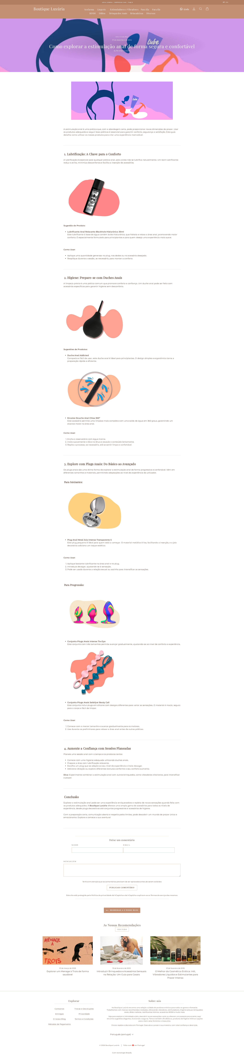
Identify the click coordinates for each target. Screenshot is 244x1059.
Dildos (102, 13)
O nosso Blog (124, 36)
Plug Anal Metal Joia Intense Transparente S (89, 540)
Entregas (59, 1014)
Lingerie (101, 9)
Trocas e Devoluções (84, 1009)
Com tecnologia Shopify (122, 1053)
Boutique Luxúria (49, 8)
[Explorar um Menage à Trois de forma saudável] (68, 950)
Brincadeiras (136, 13)
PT (224, 2)
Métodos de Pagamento (59, 1024)
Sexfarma (89, 9)
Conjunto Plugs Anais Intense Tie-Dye (86, 641)
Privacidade (84, 1014)
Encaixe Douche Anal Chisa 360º (83, 418)
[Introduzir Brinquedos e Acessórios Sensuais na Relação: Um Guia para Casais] (121, 950)
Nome (75, 845)
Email (126, 845)
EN (227, 2)
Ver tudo (122, 929)
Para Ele (156, 9)
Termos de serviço (158, 895)
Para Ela (145, 9)
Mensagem (70, 861)
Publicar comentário (122, 887)
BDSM (92, 13)
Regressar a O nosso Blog (123, 910)
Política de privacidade (101, 895)
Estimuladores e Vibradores (124, 9)
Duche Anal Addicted (78, 355)
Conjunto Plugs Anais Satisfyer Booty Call (88, 702)
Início (117, 36)
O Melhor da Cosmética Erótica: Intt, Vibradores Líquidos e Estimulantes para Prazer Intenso (175, 974)
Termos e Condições (84, 1019)
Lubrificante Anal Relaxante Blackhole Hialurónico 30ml (95, 232)
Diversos (150, 13)
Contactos (59, 1009)
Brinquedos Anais (118, 13)
